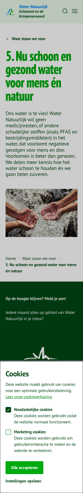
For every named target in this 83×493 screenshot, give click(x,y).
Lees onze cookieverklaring (29, 397)
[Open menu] (74, 11)
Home (11, 258)
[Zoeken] (65, 11)
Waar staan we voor (39, 258)
